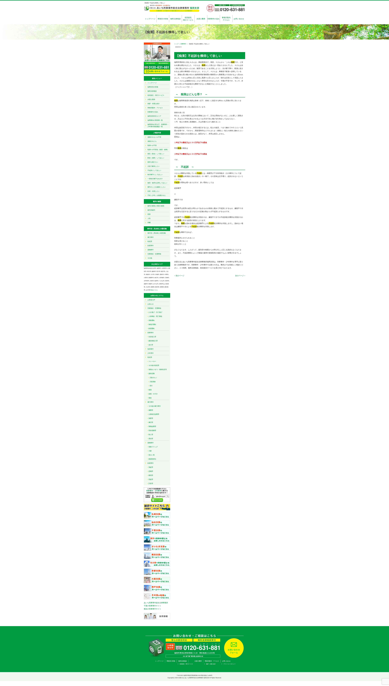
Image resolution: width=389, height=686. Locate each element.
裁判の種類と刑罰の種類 (155, 206)
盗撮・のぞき (153, 394)
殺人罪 (151, 434)
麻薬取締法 (152, 459)
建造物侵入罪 (153, 341)
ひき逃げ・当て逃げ (155, 312)
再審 (149, 222)
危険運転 (152, 320)
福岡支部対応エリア (154, 116)
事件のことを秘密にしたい (156, 187)
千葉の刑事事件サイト (152, 605)
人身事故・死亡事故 (155, 316)
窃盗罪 (151, 479)
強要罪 (151, 418)
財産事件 (150, 245)
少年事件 (150, 353)
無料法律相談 (175, 18)
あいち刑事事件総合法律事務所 (156, 602)
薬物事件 (150, 250)
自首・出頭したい (153, 191)
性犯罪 (149, 241)
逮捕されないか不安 (154, 137)
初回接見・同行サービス (155, 95)
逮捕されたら (152, 141)
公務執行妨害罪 (154, 414)
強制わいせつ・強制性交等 (158, 369)
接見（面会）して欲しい (155, 154)
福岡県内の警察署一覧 (155, 120)
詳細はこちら (154, 290)
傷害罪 (151, 410)
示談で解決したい (153, 166)
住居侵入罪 (152, 336)
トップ (176, 44)
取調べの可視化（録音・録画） (158, 149)
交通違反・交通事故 (154, 254)
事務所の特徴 (163, 18)
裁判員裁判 (151, 210)
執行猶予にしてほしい (155, 174)
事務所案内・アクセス (155, 108)
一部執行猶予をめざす (155, 178)
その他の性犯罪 (154, 365)
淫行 (151, 386)
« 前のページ (179, 275)
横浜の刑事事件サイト (152, 608)
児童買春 (153, 381)
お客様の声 (151, 300)
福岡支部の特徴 (152, 87)
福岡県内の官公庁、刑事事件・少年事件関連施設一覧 (158, 125)
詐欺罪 (151, 483)
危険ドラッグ (153, 447)
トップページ (150, 18)
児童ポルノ (153, 377)
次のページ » (240, 275)
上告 (149, 218)
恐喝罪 (151, 471)
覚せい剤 (152, 455)
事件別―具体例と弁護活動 (156, 233)
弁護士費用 (201, 18)
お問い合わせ (239, 18)
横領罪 (151, 475)
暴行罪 (151, 422)
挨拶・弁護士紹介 (153, 103)
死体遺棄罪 (152, 430)
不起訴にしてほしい (154, 170)
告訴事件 (150, 349)
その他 (149, 258)
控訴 (149, 214)
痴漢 (150, 390)
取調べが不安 (152, 145)
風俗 (150, 398)
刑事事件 (183, 44)
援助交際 (152, 373)
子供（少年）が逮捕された (156, 195)
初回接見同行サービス (188, 18)
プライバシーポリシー (229, 664)
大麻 (150, 451)
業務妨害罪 (152, 426)
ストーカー (152, 361)
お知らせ (150, 304)
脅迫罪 (151, 438)
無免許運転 (152, 324)
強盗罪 (151, 467)
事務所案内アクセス (226, 18)
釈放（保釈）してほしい (155, 158)
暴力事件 (150, 237)
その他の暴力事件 (155, 406)
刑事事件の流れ (213, 18)
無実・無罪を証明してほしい (157, 183)
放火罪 (151, 345)
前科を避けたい (152, 162)
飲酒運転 (152, 328)
